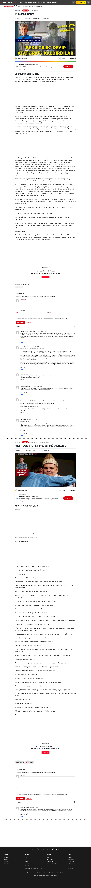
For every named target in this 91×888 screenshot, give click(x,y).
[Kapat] (75, 63)
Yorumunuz (23, 299)
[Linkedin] (47, 849)
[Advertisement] (45, 94)
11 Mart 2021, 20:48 (35, 346)
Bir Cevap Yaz (21, 293)
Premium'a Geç (82, 2)
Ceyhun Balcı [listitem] (19, 287)
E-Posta (49, 312)
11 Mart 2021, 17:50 (37, 386)
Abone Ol (45, 277)
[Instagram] (43, 849)
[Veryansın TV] (8, 2)
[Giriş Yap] (88, 2)
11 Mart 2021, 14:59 (32, 419)
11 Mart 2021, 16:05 (33, 399)
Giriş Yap (29, 322)
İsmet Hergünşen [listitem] (20, 762)
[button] (28, 10)
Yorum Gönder (20, 322)
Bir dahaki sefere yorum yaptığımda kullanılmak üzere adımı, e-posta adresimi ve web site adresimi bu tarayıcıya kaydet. (42, 318)
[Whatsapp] (57, 849)
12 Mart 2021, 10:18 (42, 331)
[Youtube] (52, 849)
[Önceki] (15, 6)
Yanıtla (21, 342)
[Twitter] (38, 849)
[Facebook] (34, 849)
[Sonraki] (16, 6)
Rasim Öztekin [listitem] (29, 762)
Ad (17, 312)
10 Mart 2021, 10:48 (34, 807)
